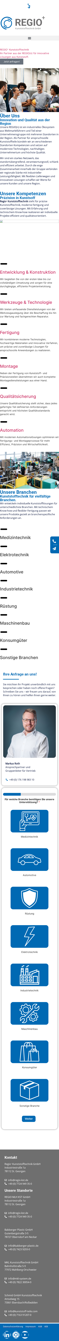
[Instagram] (16, 1335)
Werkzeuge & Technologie (26, 302)
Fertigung (9, 332)
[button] (29, 38)
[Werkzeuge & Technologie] (4, 294)
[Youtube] (25, 1335)
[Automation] (4, 422)
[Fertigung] (4, 324)
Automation (12, 430)
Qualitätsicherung (18, 396)
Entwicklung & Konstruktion (28, 272)
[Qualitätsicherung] (4, 388)
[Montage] (4, 358)
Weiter (29, 1118)
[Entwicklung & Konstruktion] (4, 264)
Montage (9, 366)
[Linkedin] (7, 1335)
